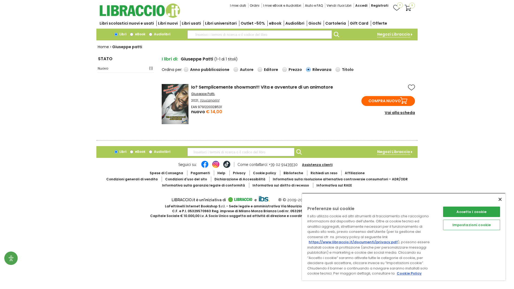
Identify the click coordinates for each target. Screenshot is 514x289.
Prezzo (295, 69)
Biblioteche (293, 173)
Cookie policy (264, 173)
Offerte (379, 23)
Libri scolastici (127, 23)
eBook (275, 23)
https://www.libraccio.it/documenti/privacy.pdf (353, 242)
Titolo (348, 69)
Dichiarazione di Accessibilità (239, 179)
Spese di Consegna (166, 173)
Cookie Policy (409, 273)
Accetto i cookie (471, 211)
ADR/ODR (340, 179)
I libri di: (170, 59)
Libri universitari (221, 23)
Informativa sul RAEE (334, 185)
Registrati (379, 5)
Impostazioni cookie (471, 224)
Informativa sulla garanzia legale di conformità (203, 185)
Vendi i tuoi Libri (339, 5)
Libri (122, 34)
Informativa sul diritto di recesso (280, 185)
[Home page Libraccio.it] (139, 16)
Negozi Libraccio (393, 34)
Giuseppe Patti (202, 94)
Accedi (361, 5)
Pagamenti (200, 173)
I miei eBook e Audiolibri (282, 5)
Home (103, 47)
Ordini (254, 5)
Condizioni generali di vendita (132, 179)
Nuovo (125, 68)
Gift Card (359, 23)
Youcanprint (209, 100)
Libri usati (191, 23)
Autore (247, 69)
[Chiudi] (500, 199)
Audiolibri (294, 23)
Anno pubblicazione (209, 69)
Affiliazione (355, 173)
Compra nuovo (384, 101)
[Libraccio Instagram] (216, 167)
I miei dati (238, 5)
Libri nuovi (168, 23)
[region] (403, 236)
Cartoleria (335, 23)
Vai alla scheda (400, 112)
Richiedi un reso (324, 173)
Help (221, 173)
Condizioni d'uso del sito (186, 179)
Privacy (239, 173)
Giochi (314, 23)
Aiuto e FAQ (314, 5)
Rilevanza (321, 69)
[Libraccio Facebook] (205, 167)
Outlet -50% (253, 23)
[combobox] (259, 34)
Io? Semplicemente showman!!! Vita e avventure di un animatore (262, 87)
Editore (271, 69)
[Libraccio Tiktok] (226, 167)
